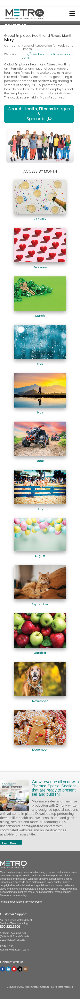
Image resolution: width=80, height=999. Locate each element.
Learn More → (11, 843)
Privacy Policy (34, 901)
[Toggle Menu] (71, 14)
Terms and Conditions (12, 901)
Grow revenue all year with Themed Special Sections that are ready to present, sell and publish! (55, 788)
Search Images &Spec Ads (39, 114)
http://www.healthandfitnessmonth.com (47, 56)
